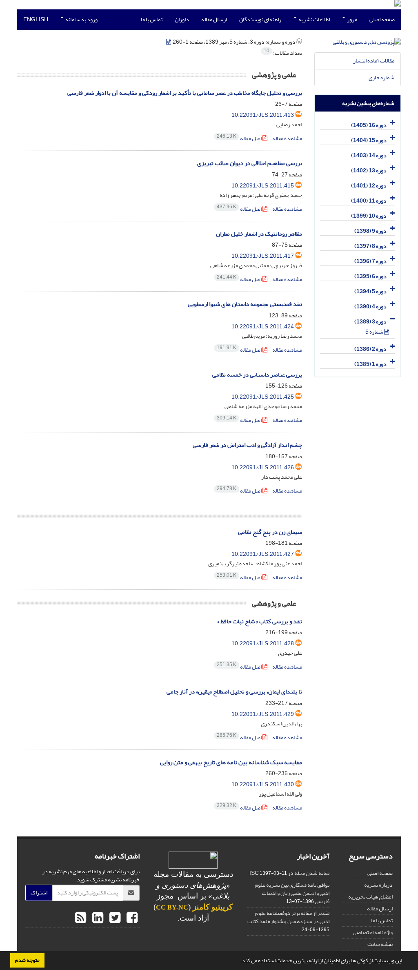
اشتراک (39, 892)
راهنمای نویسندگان (260, 19)
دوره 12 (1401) (369, 185)
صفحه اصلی (382, 19)
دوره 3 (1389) (370, 321)
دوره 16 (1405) (369, 125)
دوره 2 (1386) (370, 349)
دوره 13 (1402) (369, 170)
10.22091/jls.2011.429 (262, 714)
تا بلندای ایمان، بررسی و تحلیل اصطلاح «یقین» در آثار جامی (234, 692)
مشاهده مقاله (287, 138)
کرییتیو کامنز (213, 907)
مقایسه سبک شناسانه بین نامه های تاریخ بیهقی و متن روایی (231, 762)
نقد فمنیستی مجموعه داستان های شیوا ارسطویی (245, 304)
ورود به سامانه (81, 19)
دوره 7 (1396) (370, 261)
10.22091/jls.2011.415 (262, 185)
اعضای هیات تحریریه (370, 896)
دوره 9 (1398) (370, 230)
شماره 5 (374, 331)
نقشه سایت (380, 944)
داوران (182, 19)
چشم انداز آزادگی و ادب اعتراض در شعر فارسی (247, 445)
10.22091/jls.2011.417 (262, 255)
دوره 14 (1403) (369, 155)
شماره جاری (381, 77)
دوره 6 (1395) (370, 276)
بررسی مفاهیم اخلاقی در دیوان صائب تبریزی (249, 163)
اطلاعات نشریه (314, 19)
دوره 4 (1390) (370, 306)
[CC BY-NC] (193, 861)
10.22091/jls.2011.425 (262, 396)
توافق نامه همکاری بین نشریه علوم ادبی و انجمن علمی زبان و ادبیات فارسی (292, 893)
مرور (351, 19)
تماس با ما (151, 19)
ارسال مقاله (214, 19)
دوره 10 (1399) (369, 215)
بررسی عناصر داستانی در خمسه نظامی (257, 375)
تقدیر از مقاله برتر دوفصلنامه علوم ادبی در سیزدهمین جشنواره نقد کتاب (288, 917)
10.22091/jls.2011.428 (262, 643)
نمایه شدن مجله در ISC (289, 873)
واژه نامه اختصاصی (373, 932)
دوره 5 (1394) (370, 291)
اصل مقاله (239, 138)
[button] (238, 961)
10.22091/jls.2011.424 (262, 326)
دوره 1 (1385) (370, 364)
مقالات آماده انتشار (373, 60)
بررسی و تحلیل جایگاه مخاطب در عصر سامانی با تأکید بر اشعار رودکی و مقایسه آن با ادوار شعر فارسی (184, 93)
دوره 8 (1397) (370, 246)
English (35, 19)
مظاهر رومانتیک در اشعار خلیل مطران (259, 234)
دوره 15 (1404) (369, 140)
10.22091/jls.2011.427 (262, 554)
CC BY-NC (172, 907)
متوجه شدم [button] (27, 960)
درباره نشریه (378, 884)
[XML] (169, 41)
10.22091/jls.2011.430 (262, 784)
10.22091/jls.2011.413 (262, 114)
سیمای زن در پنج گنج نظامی (270, 532)
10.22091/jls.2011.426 (262, 467)
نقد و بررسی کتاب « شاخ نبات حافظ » (259, 621)
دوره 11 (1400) (369, 200)
